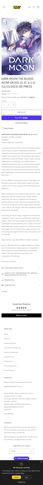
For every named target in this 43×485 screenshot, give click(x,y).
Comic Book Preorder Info (12, 348)
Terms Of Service (9, 370)
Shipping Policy (9, 357)
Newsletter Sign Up (10, 343)
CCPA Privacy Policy (10, 366)
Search (6, 334)
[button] (4, 7)
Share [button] (5, 291)
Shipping (4, 93)
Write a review (21, 315)
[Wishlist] (34, 7)
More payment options (21, 122)
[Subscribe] (31, 451)
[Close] (41, 462)
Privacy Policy (8, 361)
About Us (7, 339)
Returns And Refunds (11, 352)
